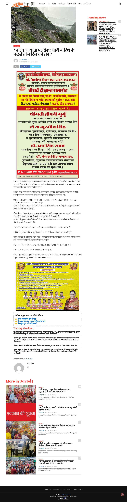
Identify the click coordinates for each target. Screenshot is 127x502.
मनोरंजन (87, 4)
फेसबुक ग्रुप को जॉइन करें (27, 323)
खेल (79, 4)
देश (49, 4)
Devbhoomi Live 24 (66, 495)
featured (29, 359)
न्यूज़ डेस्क (24, 59)
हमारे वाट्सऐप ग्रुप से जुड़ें (27, 319)
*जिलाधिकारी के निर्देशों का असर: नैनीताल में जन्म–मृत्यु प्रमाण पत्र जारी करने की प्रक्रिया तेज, (45, 346)
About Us (48, 489)
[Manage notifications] (122, 494)
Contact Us (57, 489)
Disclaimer (66, 489)
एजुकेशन (62, 4)
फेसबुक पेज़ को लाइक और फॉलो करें (31, 321)
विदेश (54, 4)
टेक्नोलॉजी (72, 4)
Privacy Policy (77, 489)
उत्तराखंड (42, 4)
